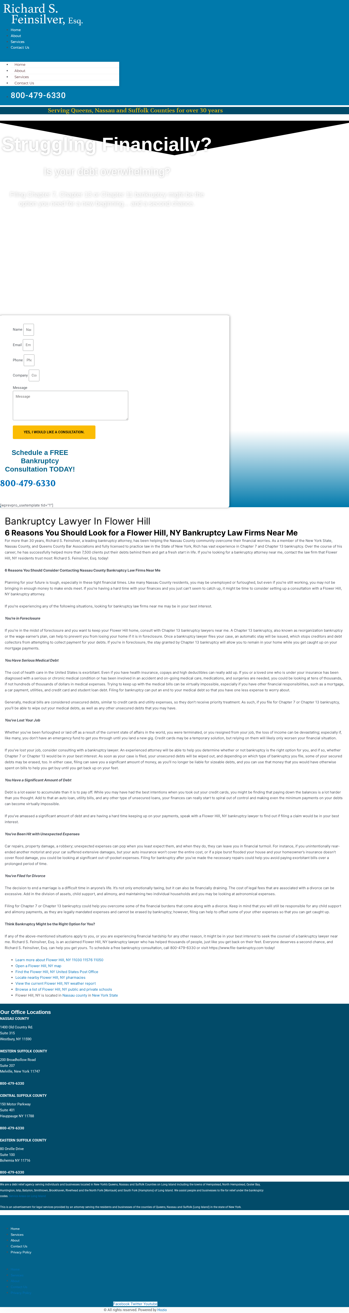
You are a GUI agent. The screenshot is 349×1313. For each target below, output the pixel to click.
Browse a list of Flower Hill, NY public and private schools (63, 989)
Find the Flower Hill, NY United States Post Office (56, 971)
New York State (105, 995)
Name (18, 330)
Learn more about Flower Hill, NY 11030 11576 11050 (59, 960)
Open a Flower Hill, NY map (38, 966)
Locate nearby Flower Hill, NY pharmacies (50, 977)
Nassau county (74, 995)
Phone (18, 360)
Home (16, 30)
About (16, 36)
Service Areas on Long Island (28, 1196)
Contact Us (20, 47)
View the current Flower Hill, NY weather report (55, 983)
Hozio (162, 1310)
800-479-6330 (28, 483)
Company (21, 375)
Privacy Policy (21, 1252)
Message (20, 388)
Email (18, 345)
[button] (59, 59)
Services (17, 42)
